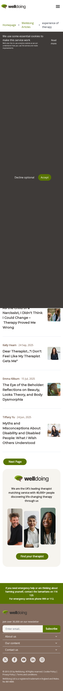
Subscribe (51, 628)
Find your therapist (32, 556)
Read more (54, 42)
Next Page (15, 461)
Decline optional (24, 177)
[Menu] (58, 6)
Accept (45, 177)
